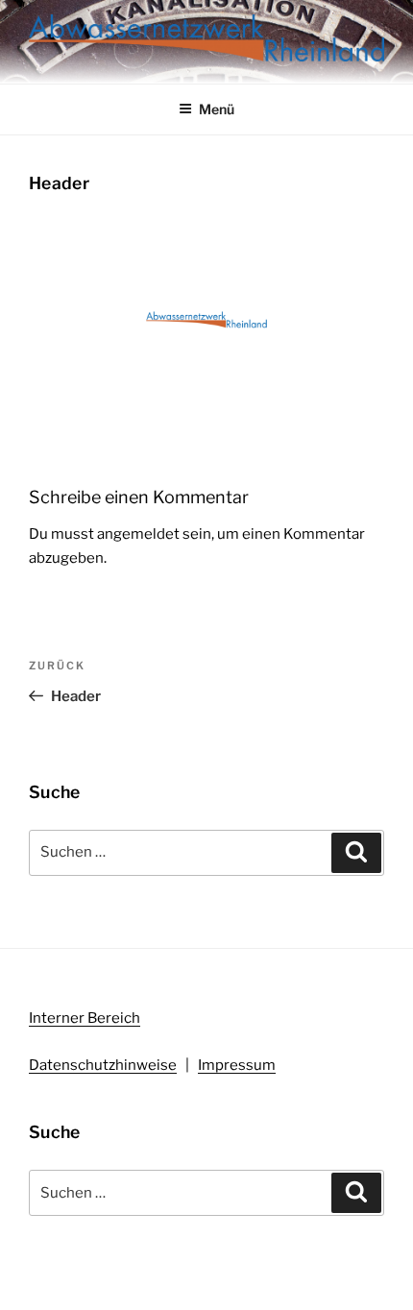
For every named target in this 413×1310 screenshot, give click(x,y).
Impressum (237, 1065)
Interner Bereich (84, 1018)
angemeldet (138, 534)
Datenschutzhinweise (103, 1065)
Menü (216, 109)
